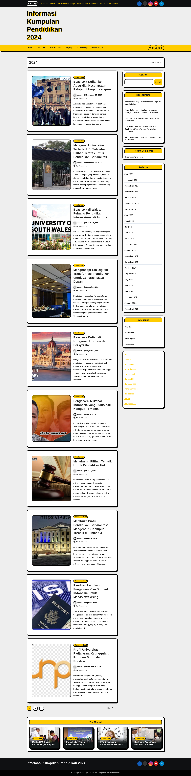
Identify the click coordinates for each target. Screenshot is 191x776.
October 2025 (130, 198)
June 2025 (129, 221)
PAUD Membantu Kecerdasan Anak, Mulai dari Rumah (111, 744)
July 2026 (128, 174)
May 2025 (128, 227)
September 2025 (131, 203)
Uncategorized (80, 517)
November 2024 (131, 262)
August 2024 (130, 274)
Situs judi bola (55, 48)
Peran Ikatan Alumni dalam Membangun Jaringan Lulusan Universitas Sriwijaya (76, 745)
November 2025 (131, 192)
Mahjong (69, 48)
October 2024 (130, 268)
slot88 (127, 399)
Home (30, 48)
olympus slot (129, 374)
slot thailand (129, 364)
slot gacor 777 (130, 384)
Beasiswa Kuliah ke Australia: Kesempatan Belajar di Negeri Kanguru (92, 85)
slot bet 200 (129, 379)
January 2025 (130, 250)
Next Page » (112, 708)
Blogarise (102, 773)
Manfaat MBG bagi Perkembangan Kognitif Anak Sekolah (43, 744)
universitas (79, 77)
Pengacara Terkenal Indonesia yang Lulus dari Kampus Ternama (92, 404)
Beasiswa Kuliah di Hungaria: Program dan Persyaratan (90, 341)
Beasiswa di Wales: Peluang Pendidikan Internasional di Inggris (90, 213)
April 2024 (128, 291)
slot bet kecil (129, 394)
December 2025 (131, 186)
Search (143, 75)
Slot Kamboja (82, 48)
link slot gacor (130, 369)
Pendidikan (78, 205)
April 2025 (128, 233)
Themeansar (114, 773)
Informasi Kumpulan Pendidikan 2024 (56, 763)
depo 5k (127, 359)
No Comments (81, 98)
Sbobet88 (41, 48)
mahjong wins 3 (131, 389)
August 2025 (130, 209)
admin (79, 95)
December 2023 (131, 309)
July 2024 (128, 280)
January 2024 (130, 303)
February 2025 (130, 244)
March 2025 (129, 239)
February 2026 (130, 180)
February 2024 (130, 297)
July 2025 (128, 215)
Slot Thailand (97, 48)
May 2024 (128, 285)
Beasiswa (128, 327)
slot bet (127, 354)
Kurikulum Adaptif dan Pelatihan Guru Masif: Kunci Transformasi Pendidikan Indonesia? (140, 129)
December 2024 (131, 256)
